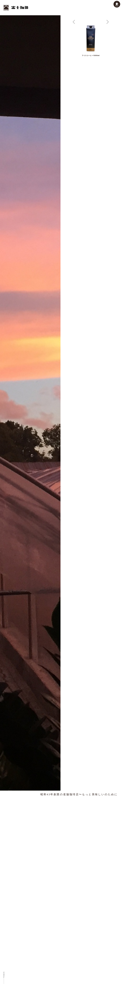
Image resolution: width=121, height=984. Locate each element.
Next (107, 21)
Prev (74, 21)
